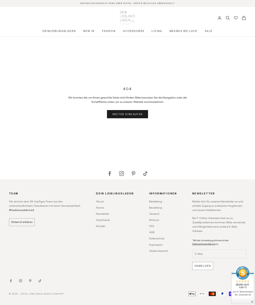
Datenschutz (156, 238)
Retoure (154, 220)
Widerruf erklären (22, 222)
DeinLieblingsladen (59, 30)
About (100, 201)
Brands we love (183, 30)
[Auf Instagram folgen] (122, 173)
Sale (209, 30)
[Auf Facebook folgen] (110, 173)
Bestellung (155, 201)
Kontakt (100, 226)
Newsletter (102, 213)
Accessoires (133, 30)
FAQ (151, 226)
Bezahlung (155, 207)
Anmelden (202, 265)
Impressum (156, 244)
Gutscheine (103, 220)
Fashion (109, 30)
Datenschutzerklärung (203, 244)
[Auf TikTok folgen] (145, 173)
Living (157, 30)
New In (88, 30)
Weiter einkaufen (127, 114)
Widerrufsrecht (158, 251)
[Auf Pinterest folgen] (133, 173)
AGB (152, 232)
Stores (100, 207)
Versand (154, 213)
